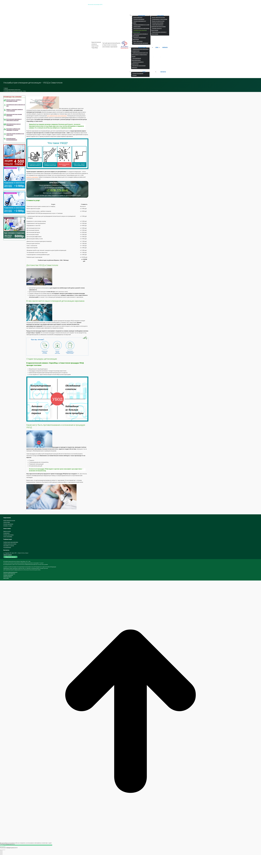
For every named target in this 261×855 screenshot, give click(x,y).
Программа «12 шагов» (8, 545)
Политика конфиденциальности (10, 572)
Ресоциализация (7, 547)
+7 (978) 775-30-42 (95, 7)
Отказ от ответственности (9, 573)
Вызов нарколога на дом (9, 520)
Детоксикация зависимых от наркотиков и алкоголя (14, 119)
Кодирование (6, 533)
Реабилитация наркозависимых (10, 542)
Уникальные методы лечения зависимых (14, 115)
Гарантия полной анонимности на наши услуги (15, 134)
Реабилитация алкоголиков (9, 543)
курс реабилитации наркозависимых (57, 116)
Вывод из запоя (7, 531)
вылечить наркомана (32, 177)
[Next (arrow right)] (1, 852)
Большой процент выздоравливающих (11, 139)
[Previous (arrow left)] (0, 852)
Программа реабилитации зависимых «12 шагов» (13, 129)
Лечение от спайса (7, 525)
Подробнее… (3, 846)
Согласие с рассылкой (8, 575)
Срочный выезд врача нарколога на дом (15, 105)
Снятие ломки (6, 522)
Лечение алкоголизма (8, 534)
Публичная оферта (7, 576)
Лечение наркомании (8, 524)
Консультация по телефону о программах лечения (13, 100)
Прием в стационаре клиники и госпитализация (14, 110)
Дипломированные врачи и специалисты (13, 124)
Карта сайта (6, 578)
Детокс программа (7, 536)
